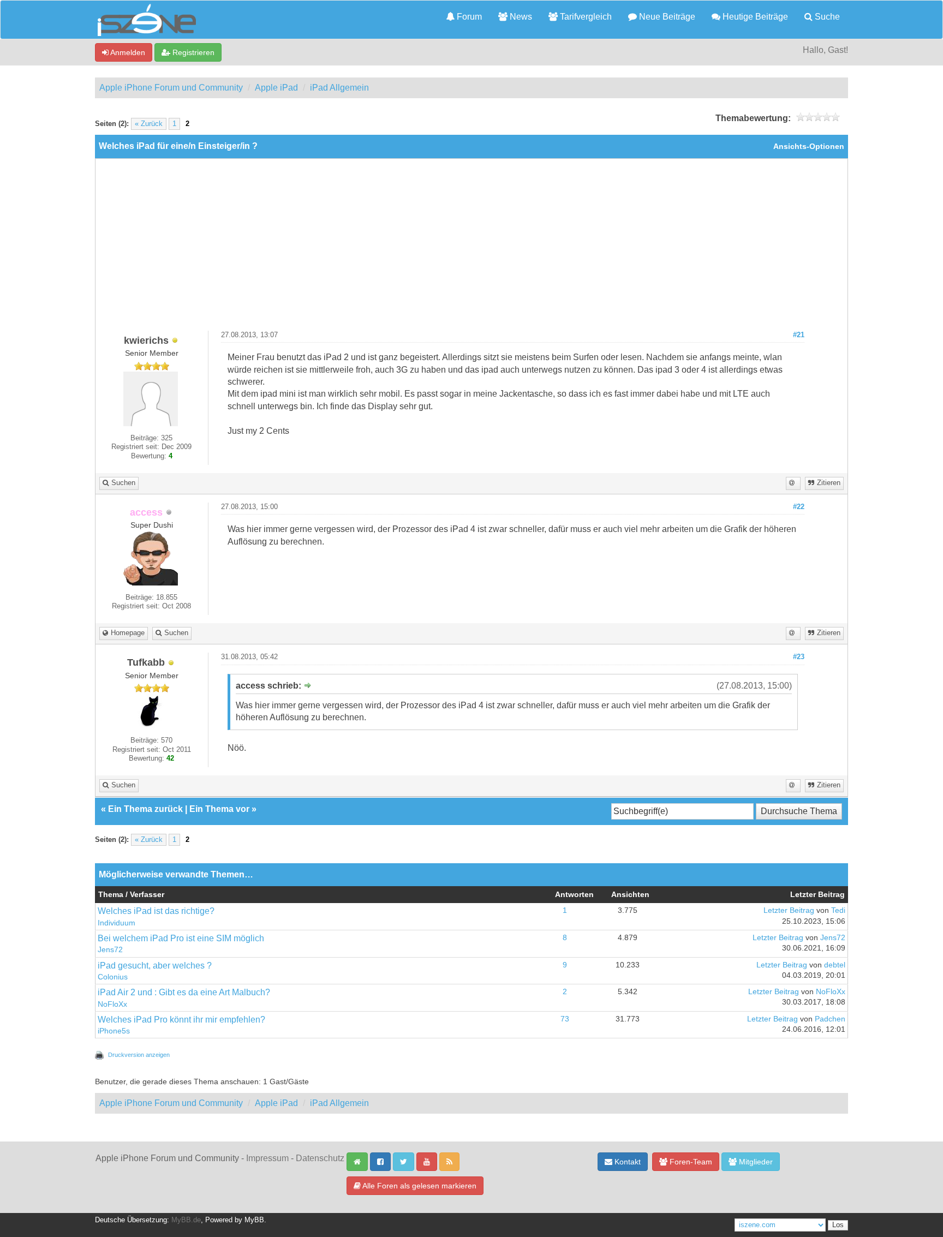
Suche (826, 16)
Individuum (116, 923)
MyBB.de (186, 1220)
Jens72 (110, 950)
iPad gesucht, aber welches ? (155, 965)
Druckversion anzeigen (139, 1054)
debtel (834, 965)
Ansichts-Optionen (808, 146)
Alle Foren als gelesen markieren (418, 1185)
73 (564, 1019)
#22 (798, 507)
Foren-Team (689, 1161)
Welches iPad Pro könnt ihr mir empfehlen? (181, 1019)
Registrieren (192, 52)
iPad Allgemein (339, 87)
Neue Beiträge (666, 16)
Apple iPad (276, 87)
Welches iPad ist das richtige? (156, 911)
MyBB (254, 1220)
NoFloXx (112, 1004)
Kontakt (626, 1161)
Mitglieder (755, 1161)
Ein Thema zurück (145, 809)
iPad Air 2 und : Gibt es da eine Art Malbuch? (184, 992)
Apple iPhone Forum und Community (171, 87)
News (520, 16)
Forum (468, 16)
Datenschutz (320, 1158)
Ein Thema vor (219, 809)
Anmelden (127, 52)
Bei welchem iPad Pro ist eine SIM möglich (181, 938)
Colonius (113, 977)
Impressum (267, 1158)
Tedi (838, 910)
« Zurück (149, 124)
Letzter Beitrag (788, 910)
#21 (798, 335)
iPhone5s (114, 1031)
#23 (798, 657)
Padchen (830, 1019)
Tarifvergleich (585, 16)
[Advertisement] (471, 248)
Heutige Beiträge (754, 16)
